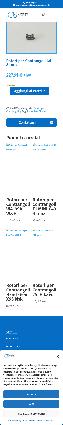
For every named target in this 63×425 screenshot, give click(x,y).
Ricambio (32, 111)
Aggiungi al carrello (30, 91)
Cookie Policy (11, 334)
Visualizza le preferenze (32, 413)
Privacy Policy (12, 338)
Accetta (31, 394)
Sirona (42, 111)
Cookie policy (14, 420)
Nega (31, 404)
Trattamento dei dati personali (38, 420)
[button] (57, 356)
